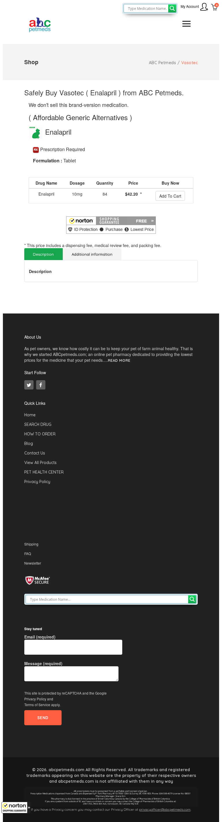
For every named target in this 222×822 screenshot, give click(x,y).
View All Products (40, 462)
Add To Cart (170, 196)
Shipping (31, 543)
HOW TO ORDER (40, 434)
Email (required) (40, 637)
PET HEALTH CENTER (44, 472)
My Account (190, 6)
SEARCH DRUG (37, 424)
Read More (119, 360)
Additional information (92, 254)
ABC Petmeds (162, 63)
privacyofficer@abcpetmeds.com (164, 809)
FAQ (27, 553)
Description (43, 254)
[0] (214, 7)
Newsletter (32, 563)
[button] (15, 807)
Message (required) (43, 663)
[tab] (43, 254)
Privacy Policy (37, 481)
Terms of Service (37, 704)
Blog (28, 443)
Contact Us (34, 453)
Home (30, 415)
